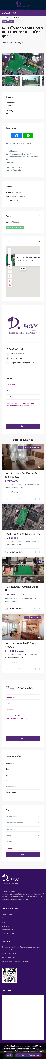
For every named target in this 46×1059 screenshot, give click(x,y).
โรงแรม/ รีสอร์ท (11, 792)
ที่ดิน (11, 22)
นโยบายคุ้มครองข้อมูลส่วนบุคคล (28, 1055)
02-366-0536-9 (17, 354)
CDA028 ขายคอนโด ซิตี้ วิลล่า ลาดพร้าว (20, 645)
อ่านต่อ (27, 899)
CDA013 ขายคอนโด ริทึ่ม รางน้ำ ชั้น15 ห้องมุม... (21, 475)
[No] (43, 1051)
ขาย (4, 22)
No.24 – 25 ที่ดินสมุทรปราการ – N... (23, 534)
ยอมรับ (9, 1055)
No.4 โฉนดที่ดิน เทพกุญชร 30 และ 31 (22, 588)
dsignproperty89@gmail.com (22, 362)
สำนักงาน (9, 781)
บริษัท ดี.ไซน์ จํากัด (15, 349)
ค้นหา (23, 854)
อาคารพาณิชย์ (11, 786)
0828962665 (16, 358)
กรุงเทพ (9, 637)
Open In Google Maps (15, 227)
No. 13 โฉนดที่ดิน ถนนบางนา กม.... (30, 257)
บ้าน (7, 775)
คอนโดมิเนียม (10, 763)
